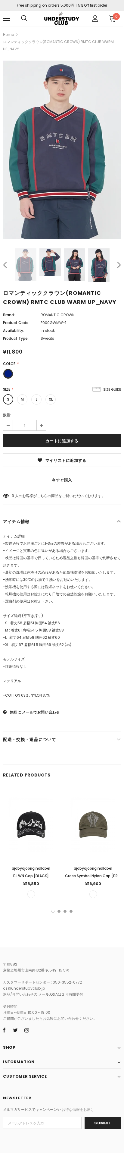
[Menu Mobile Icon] (6, 18)
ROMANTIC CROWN (58, 314)
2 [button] (58, 911)
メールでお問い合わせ (41, 712)
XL (51, 399)
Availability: (13, 330)
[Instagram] (26, 1030)
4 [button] (71, 911)
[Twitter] (15, 1030)
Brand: (9, 314)
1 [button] (52, 911)
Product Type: (16, 338)
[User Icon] (95, 18)
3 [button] (65, 911)
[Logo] (61, 18)
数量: (7, 414)
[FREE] (31, 894)
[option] (62, 150)
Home (8, 34)
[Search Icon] (24, 18)
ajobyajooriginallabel (31, 868)
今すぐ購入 (62, 480)
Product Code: (16, 322)
